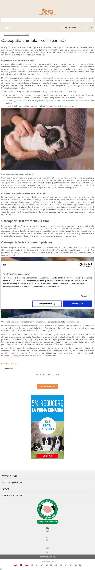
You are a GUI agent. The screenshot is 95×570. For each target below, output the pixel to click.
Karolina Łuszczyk (9, 363)
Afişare (84, 296)
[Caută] (91, 20)
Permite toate (77, 304)
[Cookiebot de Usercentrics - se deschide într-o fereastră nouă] (81, 265)
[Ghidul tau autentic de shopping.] (47, 547)
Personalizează (45, 304)
